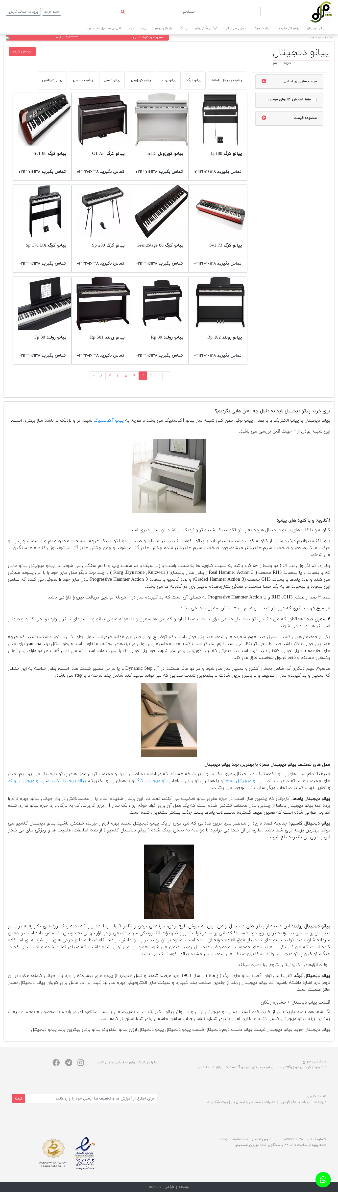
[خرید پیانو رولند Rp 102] (218, 303)
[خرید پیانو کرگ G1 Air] (101, 119)
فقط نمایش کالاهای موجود (289, 99)
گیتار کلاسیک (262, 28)
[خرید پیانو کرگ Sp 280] (101, 211)
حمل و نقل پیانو (235, 28)
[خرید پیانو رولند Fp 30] (42, 303)
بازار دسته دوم (209, 1067)
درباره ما (320, 1102)
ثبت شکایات (217, 1102)
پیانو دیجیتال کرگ (152, 781)
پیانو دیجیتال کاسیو (66, 781)
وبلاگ (183, 28)
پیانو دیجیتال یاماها (243, 781)
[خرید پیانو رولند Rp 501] (101, 303)
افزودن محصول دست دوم (104, 28)
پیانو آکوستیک (109, 420)
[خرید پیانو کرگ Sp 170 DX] (42, 211)
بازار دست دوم (138, 28)
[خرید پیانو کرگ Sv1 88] (42, 119)
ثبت (18, 1098)
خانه (329, 38)
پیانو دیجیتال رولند (26, 781)
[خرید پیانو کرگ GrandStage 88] (159, 211)
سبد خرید (51, 11)
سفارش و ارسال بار (246, 1102)
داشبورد (320, 1067)
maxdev (155, 1187)
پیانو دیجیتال (315, 38)
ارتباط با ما (301, 1102)
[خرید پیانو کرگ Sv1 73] (218, 211)
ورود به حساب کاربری (23, 11)
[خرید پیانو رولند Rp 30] (159, 303)
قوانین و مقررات (277, 1102)
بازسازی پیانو (163, 28)
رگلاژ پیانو (284, 1067)
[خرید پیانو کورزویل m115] (159, 119)
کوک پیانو (303, 1067)
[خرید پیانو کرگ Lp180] (218, 119)
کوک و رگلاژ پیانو (206, 28)
